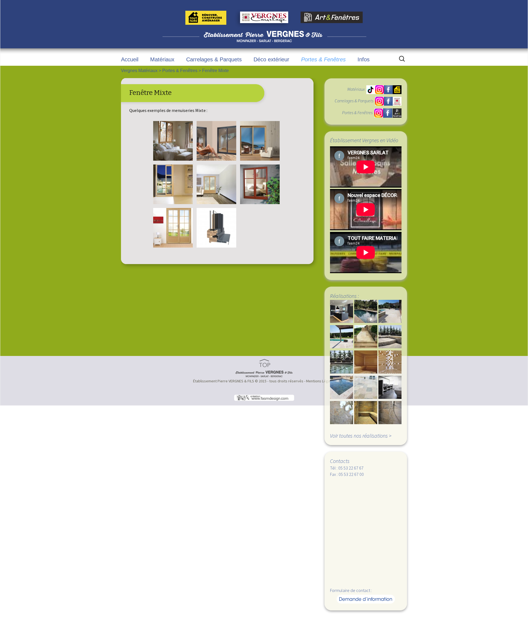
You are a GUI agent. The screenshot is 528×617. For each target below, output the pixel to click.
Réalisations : (344, 295)
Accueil (129, 59)
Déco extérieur (271, 59)
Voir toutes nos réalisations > (360, 435)
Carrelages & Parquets (214, 59)
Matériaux (162, 59)
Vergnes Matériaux (139, 70)
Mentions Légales (320, 381)
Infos (364, 59)
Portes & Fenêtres (323, 59)
